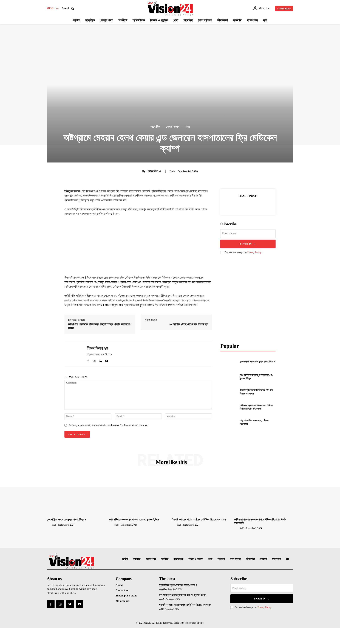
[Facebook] (231, 204)
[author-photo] (49, 525)
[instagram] (94, 360)
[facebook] (88, 360)
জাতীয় (125, 559)
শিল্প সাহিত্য (235, 559)
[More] (264, 204)
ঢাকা (187, 126)
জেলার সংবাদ (172, 126)
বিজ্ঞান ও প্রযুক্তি (196, 559)
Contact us (122, 590)
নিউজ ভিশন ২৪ (154, 171)
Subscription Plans (126, 595)
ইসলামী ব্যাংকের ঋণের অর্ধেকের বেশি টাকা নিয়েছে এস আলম (199, 519)
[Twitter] (239, 204)
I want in (245, 243)
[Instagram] (60, 604)
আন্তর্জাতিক (178, 559)
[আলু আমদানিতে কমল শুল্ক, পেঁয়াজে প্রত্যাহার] (228, 422)
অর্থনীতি (164, 559)
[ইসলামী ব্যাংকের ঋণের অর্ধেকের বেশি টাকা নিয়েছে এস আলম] (228, 392)
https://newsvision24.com (99, 354)
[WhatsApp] (255, 204)
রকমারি (263, 559)
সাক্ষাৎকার (276, 559)
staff (54, 524)
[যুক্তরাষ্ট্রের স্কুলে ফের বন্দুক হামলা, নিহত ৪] (228, 361)
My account (122, 600)
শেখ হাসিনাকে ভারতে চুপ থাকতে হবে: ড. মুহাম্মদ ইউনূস (134, 519)
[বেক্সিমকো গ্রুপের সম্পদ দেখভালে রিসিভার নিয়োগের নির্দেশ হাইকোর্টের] (228, 407)
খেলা (210, 559)
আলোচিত (155, 126)
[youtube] (106, 360)
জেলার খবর (151, 559)
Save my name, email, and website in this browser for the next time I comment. (109, 425)
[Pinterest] (247, 204)
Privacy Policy (254, 252)
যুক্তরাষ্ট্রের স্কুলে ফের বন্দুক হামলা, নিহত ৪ (257, 361)
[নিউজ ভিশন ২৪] (72, 353)
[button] (68, 8)
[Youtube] (79, 604)
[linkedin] (100, 360)
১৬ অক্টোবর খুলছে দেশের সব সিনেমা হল (188, 324)
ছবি (287, 559)
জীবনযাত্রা (250, 559)
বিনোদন (221, 559)
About (119, 585)
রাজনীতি (136, 559)
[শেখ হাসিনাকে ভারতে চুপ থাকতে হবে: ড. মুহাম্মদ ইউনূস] (228, 377)
